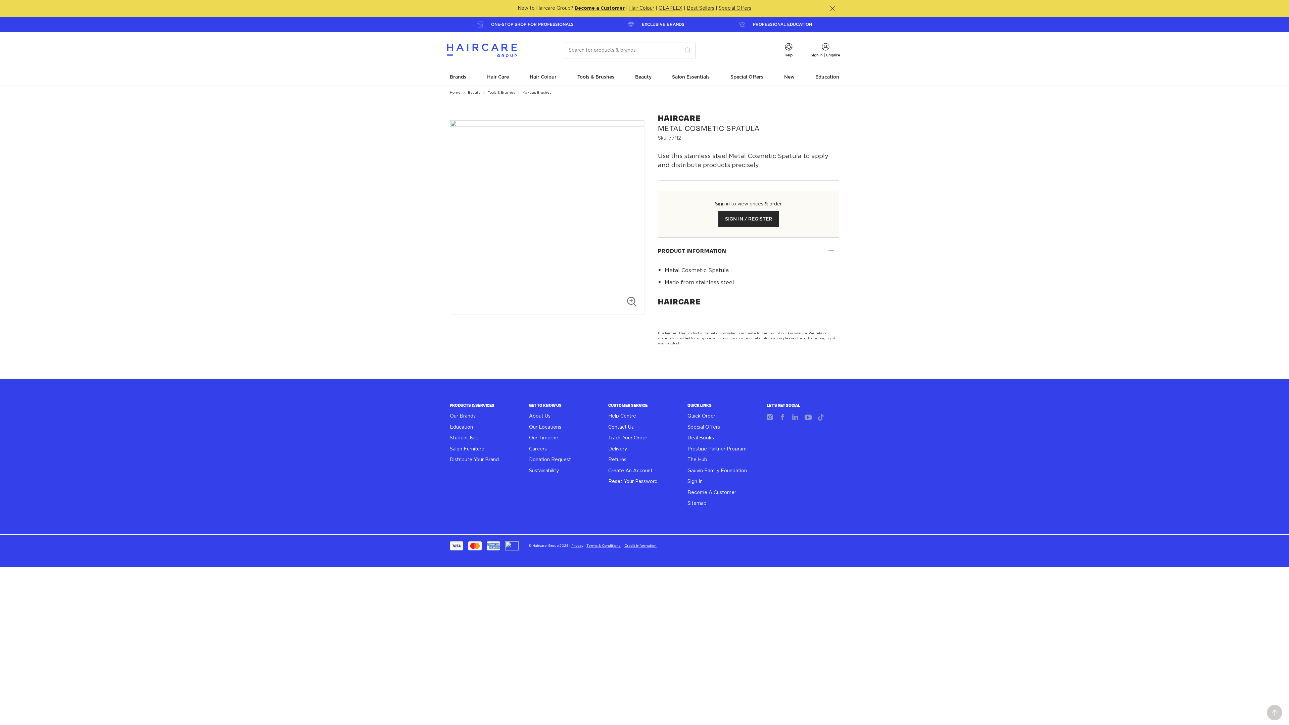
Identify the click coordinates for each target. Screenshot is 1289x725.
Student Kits (464, 438)
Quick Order (701, 416)
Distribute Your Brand (474, 459)
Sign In (695, 481)
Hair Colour (641, 8)
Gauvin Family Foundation (717, 471)
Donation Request (550, 459)
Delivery (617, 449)
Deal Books (700, 438)
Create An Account (630, 471)
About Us (540, 416)
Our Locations (545, 427)
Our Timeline (543, 438)
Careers (538, 449)
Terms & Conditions (603, 545)
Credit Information (640, 545)
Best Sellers (700, 8)
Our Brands (463, 416)
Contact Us (621, 427)
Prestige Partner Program (717, 449)
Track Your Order (627, 438)
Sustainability (544, 471)
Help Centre (622, 416)
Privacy (577, 545)
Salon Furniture (467, 449)
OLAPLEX (670, 8)
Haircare (679, 301)
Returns (617, 459)
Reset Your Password (633, 481)
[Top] (1274, 712)
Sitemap (697, 503)
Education (461, 427)
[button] (788, 50)
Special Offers (735, 8)
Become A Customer (711, 492)
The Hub (697, 459)
